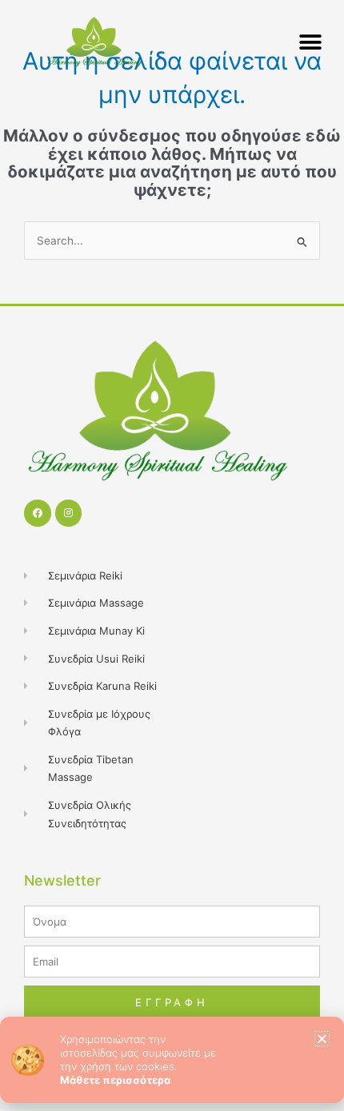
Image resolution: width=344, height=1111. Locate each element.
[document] (172, 555)
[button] (322, 1039)
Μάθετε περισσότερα (115, 1079)
